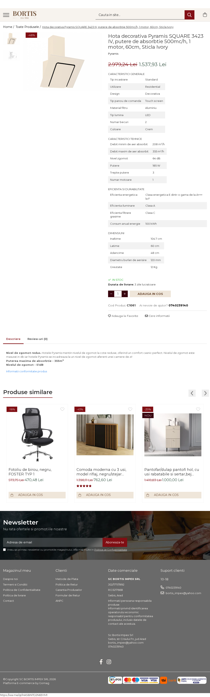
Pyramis (113, 53)
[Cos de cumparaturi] (205, 15)
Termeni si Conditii (15, 584)
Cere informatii (159, 316)
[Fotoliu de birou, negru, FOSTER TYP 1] (37, 434)
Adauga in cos (150, 294)
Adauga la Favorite (124, 316)
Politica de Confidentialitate (110, 549)
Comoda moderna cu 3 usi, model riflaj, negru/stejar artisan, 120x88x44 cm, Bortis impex (103, 471)
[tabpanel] (62, 61)
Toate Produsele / (29, 27)
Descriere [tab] (13, 338)
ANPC (59, 600)
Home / (9, 27)
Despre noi (10, 579)
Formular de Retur (68, 595)
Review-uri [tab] (37, 338)
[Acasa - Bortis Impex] (24, 15)
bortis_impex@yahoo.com (183, 593)
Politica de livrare (14, 595)
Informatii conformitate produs (26, 371)
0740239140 (173, 587)
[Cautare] (189, 15)
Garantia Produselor (69, 589)
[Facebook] (101, 662)
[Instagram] (109, 662)
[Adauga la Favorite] (62, 409)
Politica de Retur (67, 584)
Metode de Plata (67, 579)
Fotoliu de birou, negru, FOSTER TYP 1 (30, 471)
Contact (8, 600)
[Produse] (6, 15)
